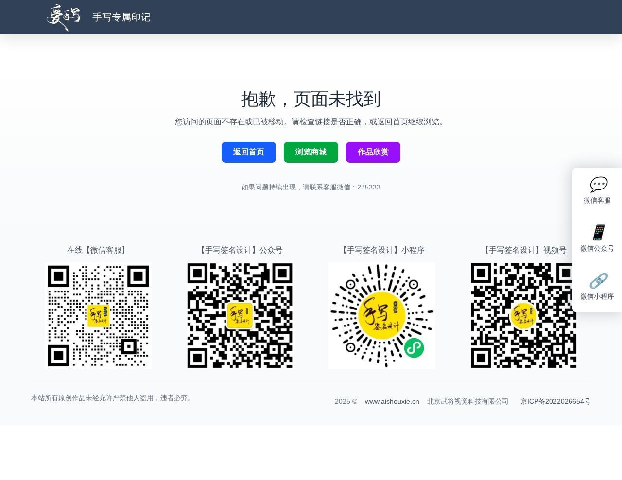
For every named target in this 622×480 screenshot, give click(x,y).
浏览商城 (311, 152)
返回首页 (248, 152)
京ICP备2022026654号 (555, 401)
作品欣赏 (373, 152)
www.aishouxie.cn (392, 401)
